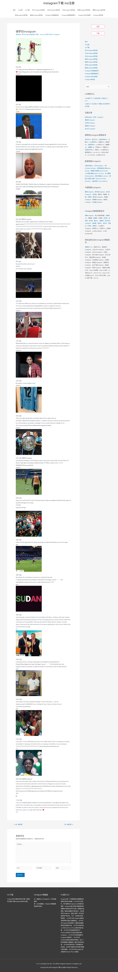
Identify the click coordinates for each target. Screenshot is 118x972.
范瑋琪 (89, 197)
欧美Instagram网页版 (83, 10)
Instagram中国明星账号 (52, 15)
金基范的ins (91, 144)
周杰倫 (94, 194)
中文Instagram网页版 (53, 10)
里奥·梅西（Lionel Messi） (99, 181)
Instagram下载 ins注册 (59, 3)
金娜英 (95, 218)
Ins (37, 964)
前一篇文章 (18, 824)
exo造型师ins (93, 142)
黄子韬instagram (100, 192)
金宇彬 (105, 218)
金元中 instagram (90, 129)
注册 (97, 26)
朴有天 (89, 226)
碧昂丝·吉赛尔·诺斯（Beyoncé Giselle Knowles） (98, 178)
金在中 (105, 223)
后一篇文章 (69, 824)
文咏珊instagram (97, 202)
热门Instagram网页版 (38, 10)
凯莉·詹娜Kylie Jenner (101, 176)
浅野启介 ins (88, 247)
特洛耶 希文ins (89, 150)
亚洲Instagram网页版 (21, 15)
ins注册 (20, 10)
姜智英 (101, 220)
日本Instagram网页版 (68, 10)
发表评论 (18, 34)
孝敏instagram (89, 215)
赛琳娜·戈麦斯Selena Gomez (99, 171)
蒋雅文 (95, 226)
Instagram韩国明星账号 (68, 15)
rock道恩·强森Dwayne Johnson (94, 173)
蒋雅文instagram (90, 120)
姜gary (96, 220)
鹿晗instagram (89, 192)
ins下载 (27, 10)
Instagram (57, 34)
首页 (14, 10)
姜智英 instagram (90, 126)
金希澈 (94, 223)
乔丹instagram (99, 165)
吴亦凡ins (88, 139)
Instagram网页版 (98, 15)
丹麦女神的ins (103, 139)
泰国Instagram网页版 (36, 15)
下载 (97, 33)
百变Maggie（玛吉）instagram (94, 117)
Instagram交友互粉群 (84, 15)
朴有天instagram (90, 123)
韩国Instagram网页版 (99, 10)
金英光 (99, 223)
